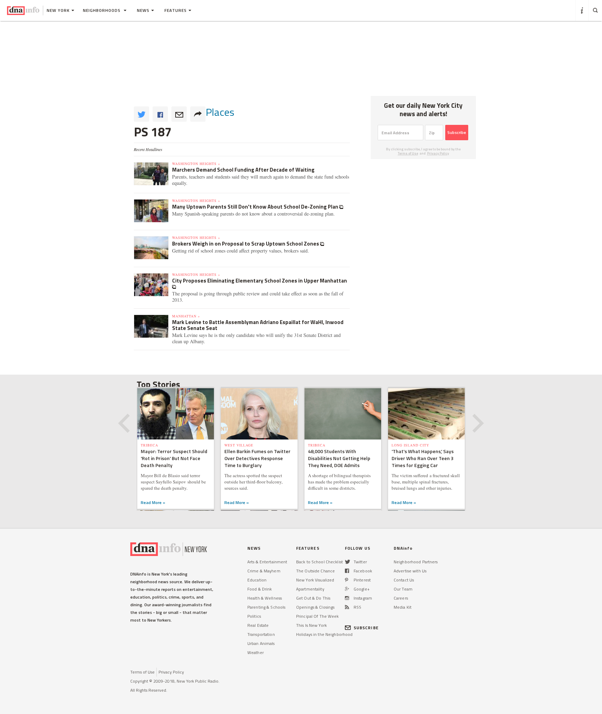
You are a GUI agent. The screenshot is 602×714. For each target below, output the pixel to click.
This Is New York (311, 625)
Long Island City (410, 445)
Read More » (153, 502)
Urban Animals (261, 643)
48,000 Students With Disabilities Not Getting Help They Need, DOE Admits (339, 458)
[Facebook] (347, 571)
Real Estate (258, 625)
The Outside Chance (315, 571)
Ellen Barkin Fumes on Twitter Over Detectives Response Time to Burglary (257, 458)
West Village (238, 445)
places (220, 112)
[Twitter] (347, 561)
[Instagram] (347, 598)
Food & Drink (259, 589)
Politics (254, 616)
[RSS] (347, 607)
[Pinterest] (346, 580)
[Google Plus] (347, 589)
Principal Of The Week (317, 616)
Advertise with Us (410, 571)
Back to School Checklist (319, 561)
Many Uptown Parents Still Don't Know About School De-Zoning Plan (255, 207)
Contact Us (404, 580)
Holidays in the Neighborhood (324, 634)
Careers (401, 598)
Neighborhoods (102, 10)
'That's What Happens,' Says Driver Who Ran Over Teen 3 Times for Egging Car (423, 458)
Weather (255, 652)
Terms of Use (408, 153)
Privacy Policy (438, 153)
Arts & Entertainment (267, 561)
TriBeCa (149, 445)
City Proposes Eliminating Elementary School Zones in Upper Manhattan (259, 281)
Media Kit (402, 607)
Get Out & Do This (313, 598)
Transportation (261, 634)
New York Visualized (315, 580)
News (143, 10)
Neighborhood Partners (416, 561)
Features (175, 10)
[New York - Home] (23, 10)
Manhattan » (186, 316)
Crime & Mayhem (263, 571)
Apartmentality (310, 589)
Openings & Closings (315, 607)
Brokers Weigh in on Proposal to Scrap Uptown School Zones (246, 244)
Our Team (403, 589)
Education (257, 580)
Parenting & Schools (266, 607)
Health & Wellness (264, 598)
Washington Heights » (196, 163)
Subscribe (456, 132)
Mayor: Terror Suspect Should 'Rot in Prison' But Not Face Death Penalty (174, 458)
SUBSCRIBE (366, 627)
